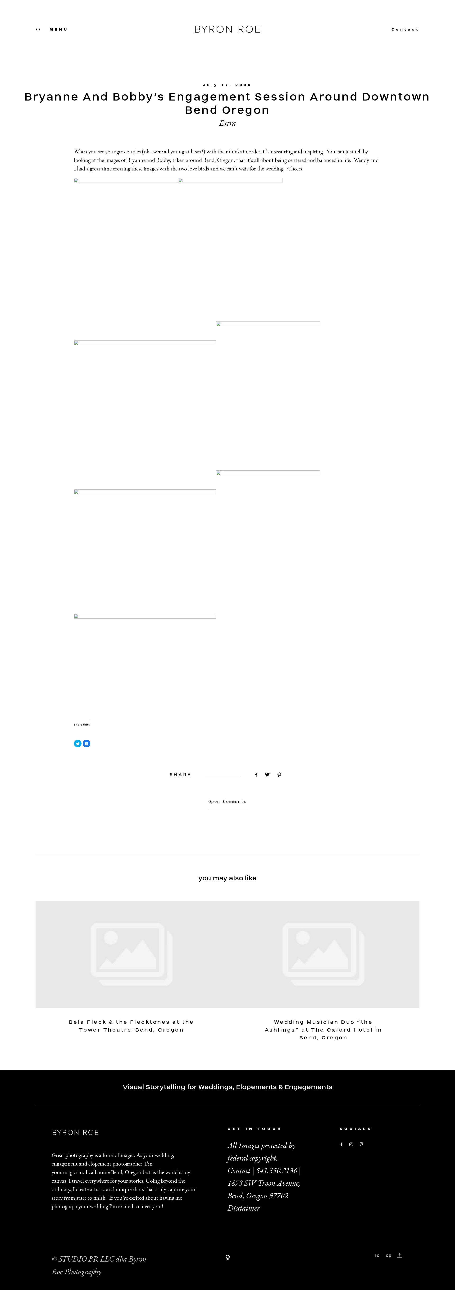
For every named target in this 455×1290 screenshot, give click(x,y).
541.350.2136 (276, 1170)
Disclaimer (244, 1208)
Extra (227, 123)
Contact (405, 29)
